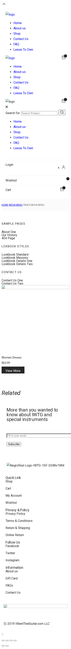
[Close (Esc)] (3, 640)
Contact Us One (12, 280)
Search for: (13, 113)
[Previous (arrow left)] (3, 645)
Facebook (12, 546)
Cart (8, 488)
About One (9, 232)
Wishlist (11, 503)
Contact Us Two (12, 283)
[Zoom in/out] (15, 640)
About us (19, 28)
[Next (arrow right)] (7, 645)
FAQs (9, 585)
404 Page (8, 238)
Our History (9, 235)
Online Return (15, 535)
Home (17, 23)
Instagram (12, 560)
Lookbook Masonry (15, 258)
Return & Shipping (18, 528)
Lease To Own (23, 49)
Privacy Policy (15, 514)
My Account (14, 495)
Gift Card (12, 578)
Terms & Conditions (19, 521)
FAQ (16, 44)
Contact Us (20, 39)
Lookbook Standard (15, 254)
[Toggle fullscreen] (11, 640)
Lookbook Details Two (17, 264)
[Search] (61, 112)
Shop (17, 33)
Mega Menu (15, 205)
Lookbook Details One (17, 261)
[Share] (7, 640)
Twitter (10, 553)
